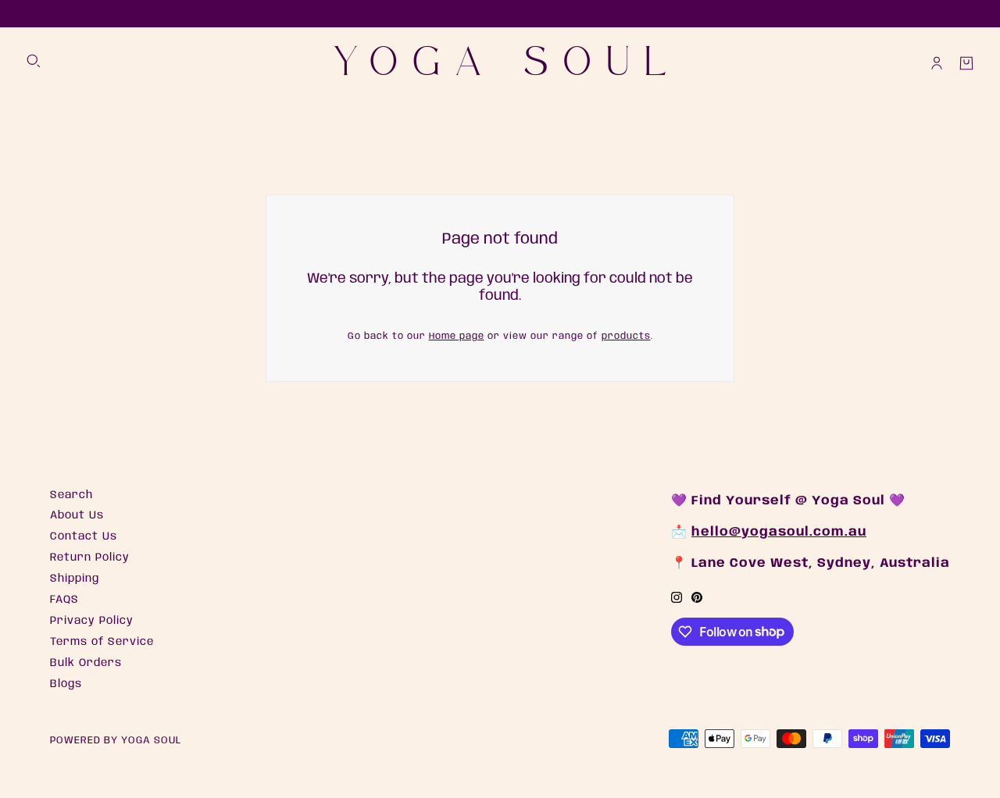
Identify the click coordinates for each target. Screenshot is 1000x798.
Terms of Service (102, 641)
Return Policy (90, 557)
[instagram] (676, 598)
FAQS (64, 599)
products (626, 336)
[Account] (936, 63)
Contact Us (83, 536)
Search (71, 495)
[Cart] (966, 63)
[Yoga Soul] (500, 63)
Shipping (74, 578)
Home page (456, 336)
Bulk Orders (86, 662)
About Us (77, 515)
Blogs (66, 684)
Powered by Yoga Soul (115, 741)
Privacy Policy (92, 620)
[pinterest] (697, 598)
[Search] (33, 60)
